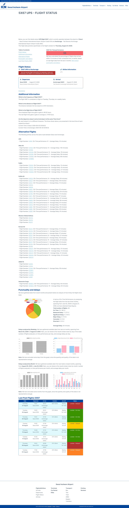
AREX (67, 497)
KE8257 (31, 253)
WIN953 (31, 286)
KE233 (31, 231)
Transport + (103, 5)
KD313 (31, 218)
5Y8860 (31, 159)
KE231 (30, 229)
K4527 (31, 180)
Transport (69, 488)
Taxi (67, 492)
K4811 (30, 196)
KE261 (30, 237)
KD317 (31, 222)
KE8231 (31, 248)
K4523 (31, 178)
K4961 (31, 207)
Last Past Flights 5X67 (25, 61)
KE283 (31, 244)
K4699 (31, 191)
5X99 (30, 141)
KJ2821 (31, 270)
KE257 (31, 235)
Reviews (121, 5)
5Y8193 (31, 154)
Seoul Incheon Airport (18, 7)
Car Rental (115, 5)
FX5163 (31, 167)
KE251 (30, 233)
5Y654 (31, 148)
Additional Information (25, 54)
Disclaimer (50, 506)
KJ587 (30, 277)
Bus (67, 490)
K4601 (31, 189)
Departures (39, 492)
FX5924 (31, 170)
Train (67, 495)
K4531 (31, 183)
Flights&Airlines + (87, 5)
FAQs (126, 5)
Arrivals (38, 490)
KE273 (31, 240)
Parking (109, 5)
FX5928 (31, 172)
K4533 (31, 185)
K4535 (31, 187)
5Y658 (31, 150)
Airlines (38, 497)
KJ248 (31, 268)
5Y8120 (31, 152)
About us (57, 506)
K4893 (31, 202)
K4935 (31, 205)
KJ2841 (31, 273)
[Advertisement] (64, 27)
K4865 (31, 200)
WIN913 (31, 283)
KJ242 (31, 264)
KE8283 (31, 255)
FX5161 (31, 165)
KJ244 (31, 266)
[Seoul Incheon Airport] (3, 5)
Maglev (68, 499)
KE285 (31, 246)
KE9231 (31, 257)
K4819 (31, 198)
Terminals (95, 5)
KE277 (30, 242)
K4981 (31, 209)
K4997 (31, 211)
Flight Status (22, 52)
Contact (53, 506)
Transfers (68, 501)
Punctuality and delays (25, 59)
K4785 (31, 194)
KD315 (31, 220)
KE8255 (31, 251)
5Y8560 (31, 156)
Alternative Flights (24, 56)
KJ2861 (31, 275)
